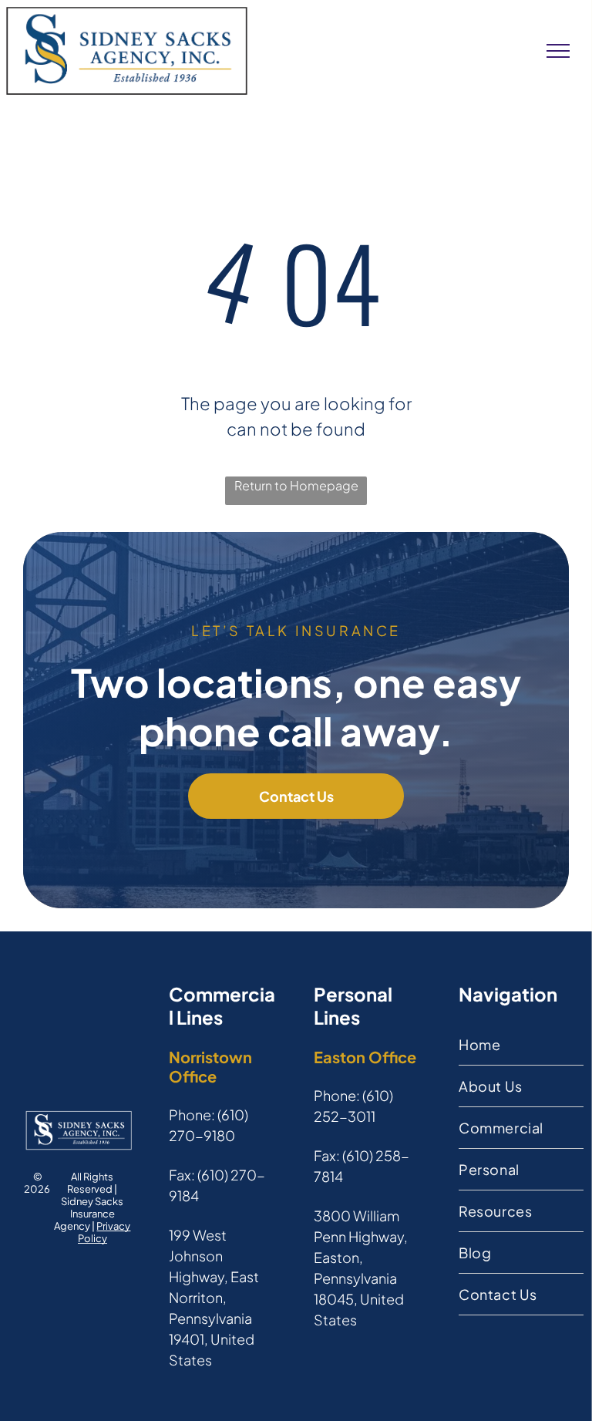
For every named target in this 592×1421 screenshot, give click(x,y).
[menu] (558, 51)
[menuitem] (521, 1045)
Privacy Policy (104, 1232)
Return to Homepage (296, 485)
